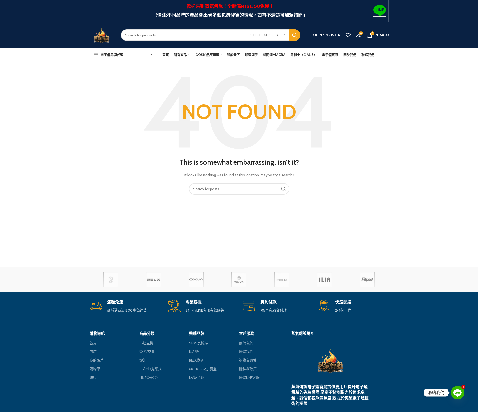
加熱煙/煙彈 (148, 377)
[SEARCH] (294, 35)
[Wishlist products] (348, 35)
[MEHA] (281, 279)
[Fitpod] (367, 279)
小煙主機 (146, 343)
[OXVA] (196, 279)
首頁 (93, 343)
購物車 (95, 369)
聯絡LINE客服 (249, 377)
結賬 (93, 377)
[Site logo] (101, 34)
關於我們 (246, 343)
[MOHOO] (239, 279)
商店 (93, 351)
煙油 (142, 360)
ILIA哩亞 (195, 351)
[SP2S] (111, 279)
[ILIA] (324, 279)
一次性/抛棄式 (150, 369)
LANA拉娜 (196, 377)
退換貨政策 (248, 360)
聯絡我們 (246, 351)
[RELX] (153, 279)
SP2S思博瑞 (198, 343)
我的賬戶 (97, 360)
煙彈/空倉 (147, 351)
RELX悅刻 (196, 360)
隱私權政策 (248, 369)
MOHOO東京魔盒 (203, 369)
